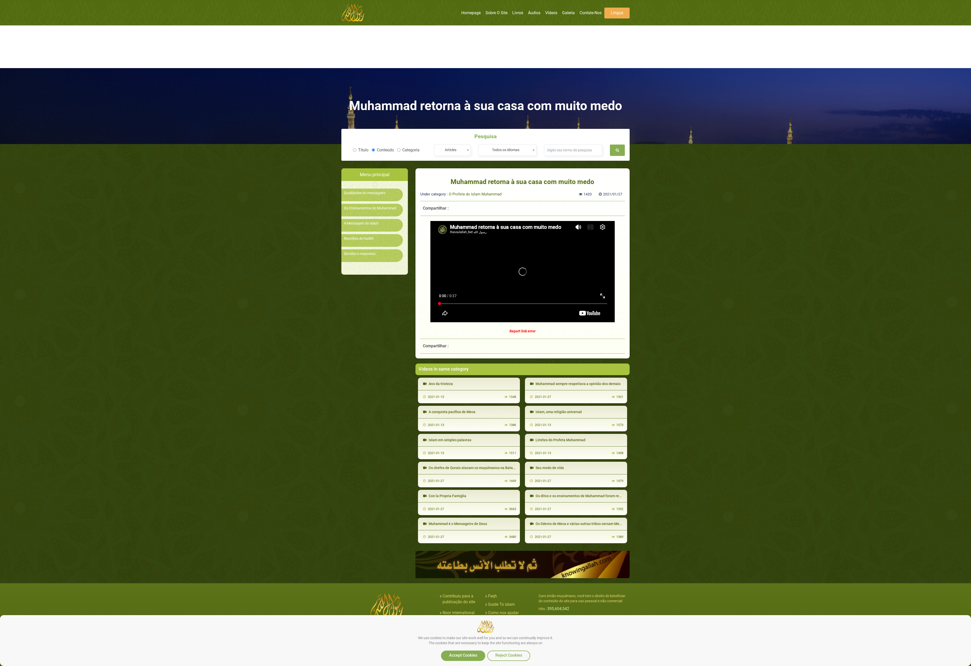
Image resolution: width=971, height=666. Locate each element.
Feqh (492, 596)
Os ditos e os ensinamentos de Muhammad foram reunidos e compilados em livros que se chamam (614, 496)
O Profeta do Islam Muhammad (475, 194)
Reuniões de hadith (359, 238)
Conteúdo (385, 150)
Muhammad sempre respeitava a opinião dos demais (578, 384)
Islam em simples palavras (449, 440)
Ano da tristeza (440, 384)
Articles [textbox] (450, 150)
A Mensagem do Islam (361, 223)
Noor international (459, 612)
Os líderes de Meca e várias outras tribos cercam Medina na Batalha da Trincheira (601, 524)
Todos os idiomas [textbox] (505, 150)
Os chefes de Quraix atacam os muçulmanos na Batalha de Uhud (480, 468)
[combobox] (452, 150)
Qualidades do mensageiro (365, 193)
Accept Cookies (463, 655)
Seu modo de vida (549, 468)
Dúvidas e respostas (360, 254)
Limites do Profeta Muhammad (560, 440)
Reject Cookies (508, 655)
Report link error (523, 331)
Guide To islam (501, 604)
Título (363, 150)
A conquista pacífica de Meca (451, 412)
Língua (617, 12)
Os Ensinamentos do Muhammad (370, 208)
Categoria (411, 150)
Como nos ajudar (503, 612)
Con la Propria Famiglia (447, 496)
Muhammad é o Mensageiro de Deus (457, 524)
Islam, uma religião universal (558, 412)
